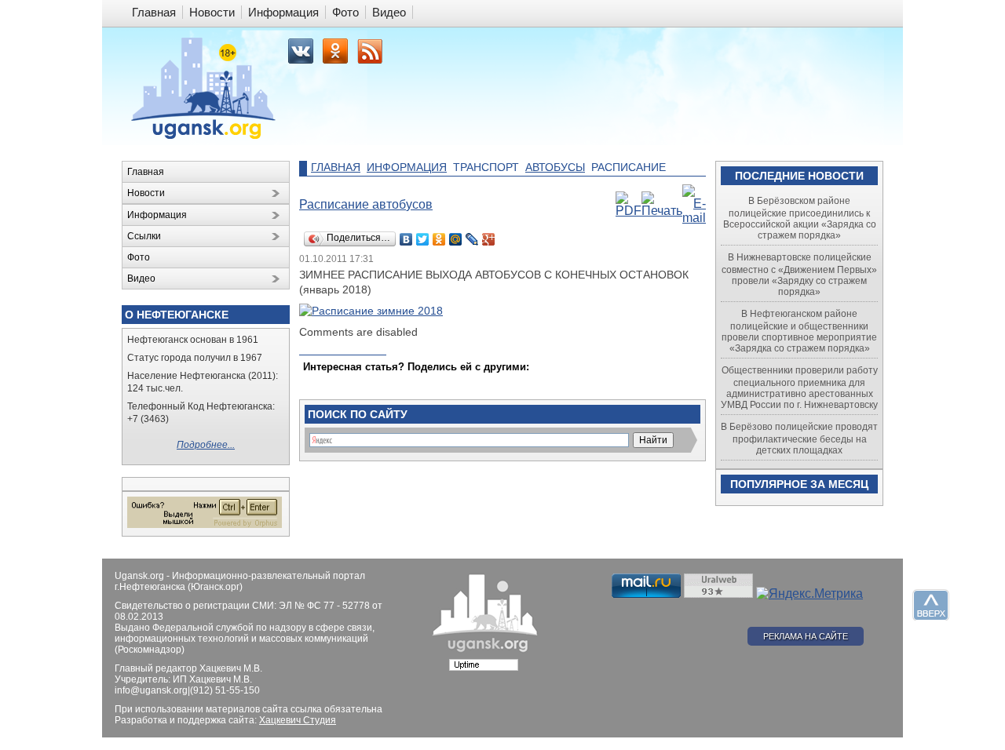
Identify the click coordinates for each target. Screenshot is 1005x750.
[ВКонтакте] (406, 239)
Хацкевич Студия (297, 720)
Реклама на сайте (805, 636)
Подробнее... (206, 444)
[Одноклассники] (439, 239)
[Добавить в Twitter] (316, 382)
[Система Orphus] (204, 524)
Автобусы (555, 167)
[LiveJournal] (472, 239)
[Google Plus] (489, 239)
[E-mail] (694, 217)
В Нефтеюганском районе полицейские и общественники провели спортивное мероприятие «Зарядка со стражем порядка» (799, 331)
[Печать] (661, 210)
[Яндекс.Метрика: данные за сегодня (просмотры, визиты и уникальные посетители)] (809, 594)
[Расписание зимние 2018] (371, 310)
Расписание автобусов (366, 204)
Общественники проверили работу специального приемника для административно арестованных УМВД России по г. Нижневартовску (799, 387)
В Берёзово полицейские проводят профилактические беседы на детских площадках (799, 438)
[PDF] (628, 210)
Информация (407, 167)
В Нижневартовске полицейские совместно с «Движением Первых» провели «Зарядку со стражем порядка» (799, 274)
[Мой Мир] (456, 239)
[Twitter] (423, 239)
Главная (335, 167)
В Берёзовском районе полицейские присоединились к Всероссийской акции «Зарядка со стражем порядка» (799, 218)
